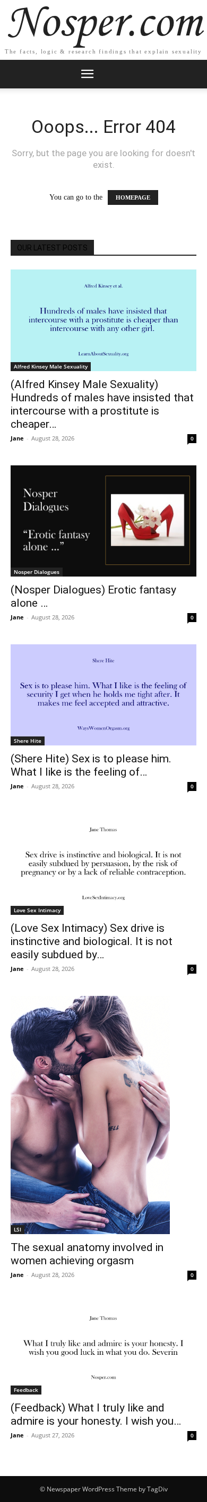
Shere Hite (27, 740)
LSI (17, 1229)
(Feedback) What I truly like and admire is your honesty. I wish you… (96, 1414)
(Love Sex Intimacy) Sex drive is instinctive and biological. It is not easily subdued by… (91, 941)
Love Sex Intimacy (37, 910)
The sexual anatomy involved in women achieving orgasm (87, 1254)
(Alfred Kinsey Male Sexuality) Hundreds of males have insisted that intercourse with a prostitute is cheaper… (102, 404)
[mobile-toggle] (87, 74)
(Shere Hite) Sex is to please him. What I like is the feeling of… (91, 765)
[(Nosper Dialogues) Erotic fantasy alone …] (103, 521)
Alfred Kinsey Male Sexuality (51, 366)
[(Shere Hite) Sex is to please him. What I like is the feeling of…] (103, 695)
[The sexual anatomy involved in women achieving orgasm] (103, 1115)
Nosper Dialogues (36, 571)
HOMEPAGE (133, 197)
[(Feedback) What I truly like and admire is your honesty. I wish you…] (103, 1348)
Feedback (26, 1389)
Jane (17, 438)
